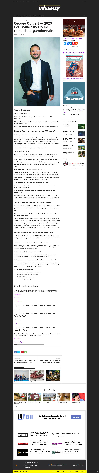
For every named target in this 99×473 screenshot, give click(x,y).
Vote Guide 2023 (33, 344)
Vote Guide (50, 21)
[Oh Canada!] (49, 397)
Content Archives (32, 21)
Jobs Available (75, 471)
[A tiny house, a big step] (35, 397)
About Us (35, 1)
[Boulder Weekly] (49, 8)
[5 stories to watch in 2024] (81, 147)
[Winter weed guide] (53, 375)
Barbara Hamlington (19, 342)
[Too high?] (81, 126)
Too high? (66, 124)
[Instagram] (83, 1)
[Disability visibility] (81, 154)
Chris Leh (16, 297)
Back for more (17, 381)
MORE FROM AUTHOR (29, 367)
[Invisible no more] (64, 397)
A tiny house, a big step (34, 402)
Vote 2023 (24, 21)
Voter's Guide (17, 21)
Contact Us (59, 471)
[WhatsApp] (25, 352)
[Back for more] (21, 375)
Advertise (30, 1)
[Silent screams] (78, 397)
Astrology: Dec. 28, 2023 (69, 131)
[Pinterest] (22, 352)
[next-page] (59, 368)
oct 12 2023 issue (41, 344)
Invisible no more (62, 402)
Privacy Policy (82, 471)
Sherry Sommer (17, 294)
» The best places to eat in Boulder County (72, 38)
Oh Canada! (46, 402)
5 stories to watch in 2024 (69, 145)
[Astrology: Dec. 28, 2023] (81, 133)
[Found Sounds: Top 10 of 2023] (81, 140)
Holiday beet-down (34, 381)
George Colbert (17, 323)
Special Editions (41, 21)
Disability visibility (68, 152)
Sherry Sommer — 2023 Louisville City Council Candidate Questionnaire (24, 361)
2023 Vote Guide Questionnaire (23, 344)
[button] (84, 15)
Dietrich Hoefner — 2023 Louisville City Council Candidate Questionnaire (49, 361)
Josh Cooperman (18, 301)
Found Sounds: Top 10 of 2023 (69, 138)
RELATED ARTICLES (19, 367)
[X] (85, 1)
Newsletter (15, 1)
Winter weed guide (50, 381)
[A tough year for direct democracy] (20, 397)
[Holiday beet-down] (37, 375)
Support (25, 1)
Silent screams (76, 402)
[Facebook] (81, 1)
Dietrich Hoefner (18, 338)
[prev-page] (58, 368)
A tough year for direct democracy (20, 403)
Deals (20, 1)
